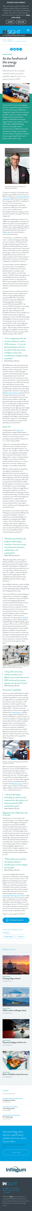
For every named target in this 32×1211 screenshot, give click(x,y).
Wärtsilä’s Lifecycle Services (11, 393)
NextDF (25, 617)
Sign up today (16, 1152)
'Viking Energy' (15, 712)
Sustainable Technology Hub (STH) (13, 895)
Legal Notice (15, 1188)
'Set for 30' (20, 430)
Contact (7, 1192)
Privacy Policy (7, 1190)
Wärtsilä (5, 232)
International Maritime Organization (16, 198)
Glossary (6, 1188)
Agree (10, 22)
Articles (9, 40)
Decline (21, 22)
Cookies (16, 1190)
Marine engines (7, 54)
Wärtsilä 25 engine (17, 783)
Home (4, 40)
